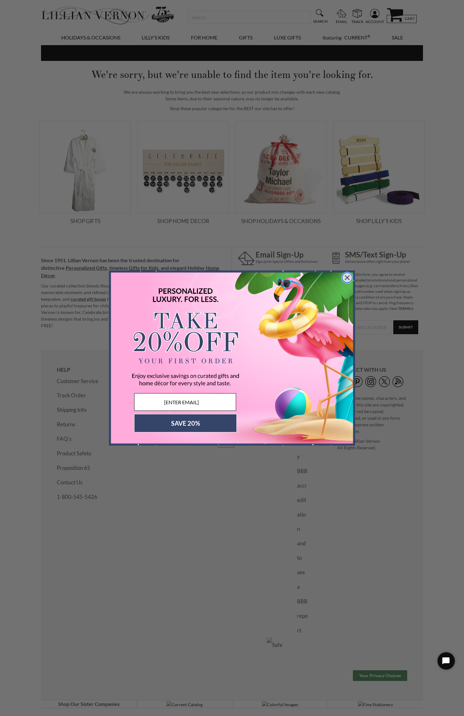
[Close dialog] (347, 277)
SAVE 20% (185, 423)
